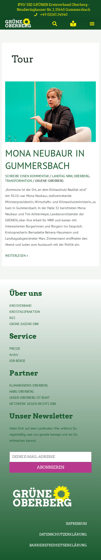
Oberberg (81, 176)
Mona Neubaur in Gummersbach (45, 159)
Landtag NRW (62, 176)
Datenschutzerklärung (63, 534)
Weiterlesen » (16, 255)
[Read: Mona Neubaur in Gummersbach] (50, 111)
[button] (92, 23)
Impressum (76, 523)
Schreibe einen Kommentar (27, 176)
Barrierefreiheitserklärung (58, 545)
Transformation (18, 181)
